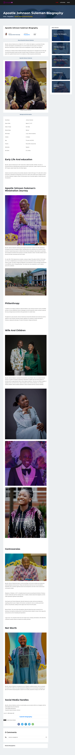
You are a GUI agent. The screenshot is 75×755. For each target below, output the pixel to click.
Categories (62, 2)
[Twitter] (22, 724)
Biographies (10, 16)
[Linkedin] (26, 724)
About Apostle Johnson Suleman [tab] (26, 40)
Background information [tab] (26, 114)
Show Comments (13, 737)
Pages (68, 2)
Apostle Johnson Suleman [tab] (26, 58)
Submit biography (26, 717)
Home (57, 2)
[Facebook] (19, 724)
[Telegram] (29, 724)
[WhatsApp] (33, 724)
